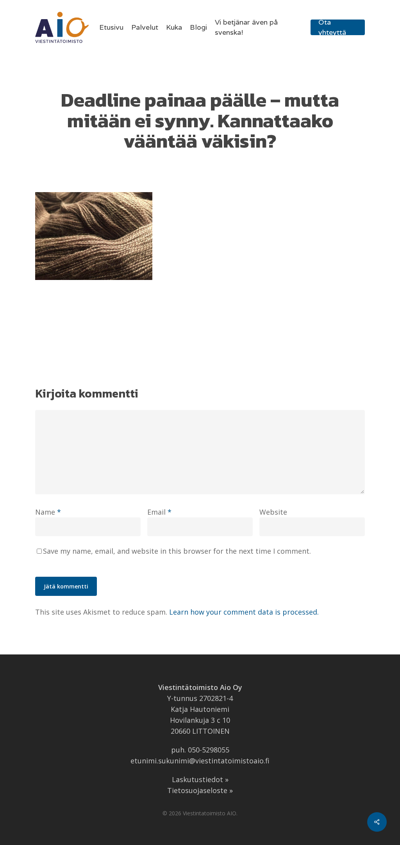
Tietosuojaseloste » (200, 790)
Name (48, 512)
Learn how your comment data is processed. (244, 612)
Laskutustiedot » (200, 779)
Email (159, 512)
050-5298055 (208, 749)
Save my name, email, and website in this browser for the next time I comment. (177, 551)
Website (273, 512)
